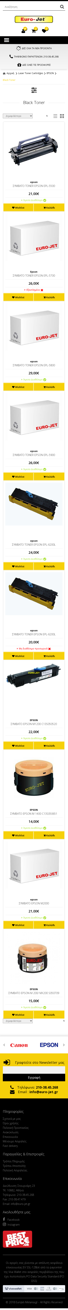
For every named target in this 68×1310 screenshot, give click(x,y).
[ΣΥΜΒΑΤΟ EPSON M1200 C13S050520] (34, 675)
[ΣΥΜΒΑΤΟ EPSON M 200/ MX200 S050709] (34, 957)
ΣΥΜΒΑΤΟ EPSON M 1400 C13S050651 (33, 813)
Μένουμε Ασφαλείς (14, 1141)
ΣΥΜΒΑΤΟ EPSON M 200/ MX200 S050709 (33, 993)
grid (62, 116)
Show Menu (6, 40)
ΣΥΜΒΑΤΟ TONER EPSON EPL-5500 (34, 186)
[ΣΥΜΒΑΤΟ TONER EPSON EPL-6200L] (34, 504)
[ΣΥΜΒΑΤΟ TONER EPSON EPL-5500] (34, 150)
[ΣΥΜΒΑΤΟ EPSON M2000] (34, 865)
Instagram (14, 1224)
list (55, 116)
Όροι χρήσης (11, 1123)
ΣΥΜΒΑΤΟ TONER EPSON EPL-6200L (34, 544)
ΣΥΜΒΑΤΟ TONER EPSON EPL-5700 (34, 275)
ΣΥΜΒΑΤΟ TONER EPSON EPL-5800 (34, 365)
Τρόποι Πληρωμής (14, 1161)
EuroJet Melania (34, 19)
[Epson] (49, 1044)
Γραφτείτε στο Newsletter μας (39, 1062)
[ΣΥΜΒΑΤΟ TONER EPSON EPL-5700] (34, 237)
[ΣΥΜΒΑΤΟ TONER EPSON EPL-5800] (34, 327)
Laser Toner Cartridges (30, 73)
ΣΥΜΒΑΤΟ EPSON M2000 (34, 903)
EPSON (50, 73)
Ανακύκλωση (10, 1132)
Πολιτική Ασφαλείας (15, 1170)
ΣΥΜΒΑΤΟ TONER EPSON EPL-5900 (34, 455)
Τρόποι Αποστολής (14, 1166)
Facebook (14, 1219)
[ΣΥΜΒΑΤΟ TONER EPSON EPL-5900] (34, 416)
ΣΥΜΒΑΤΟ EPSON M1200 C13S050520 (34, 724)
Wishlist (19, 207)
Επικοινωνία (10, 1137)
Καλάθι (50, 207)
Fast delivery (10, 1146)
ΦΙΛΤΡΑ (34, 90)
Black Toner (9, 80)
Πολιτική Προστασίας (16, 1128)
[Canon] (19, 1044)
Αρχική (10, 73)
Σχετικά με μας (12, 1118)
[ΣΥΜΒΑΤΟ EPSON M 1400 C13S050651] (34, 778)
